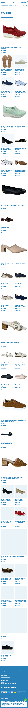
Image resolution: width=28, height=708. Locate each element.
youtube (18, 670)
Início (2, 9)
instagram (4, 670)
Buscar (25, 5)
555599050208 (5, 677)
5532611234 (4, 680)
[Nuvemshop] (4, 698)
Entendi (3, 705)
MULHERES (8, 9)
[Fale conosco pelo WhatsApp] (25, 699)
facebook (12, 670)
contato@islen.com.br (8, 683)
